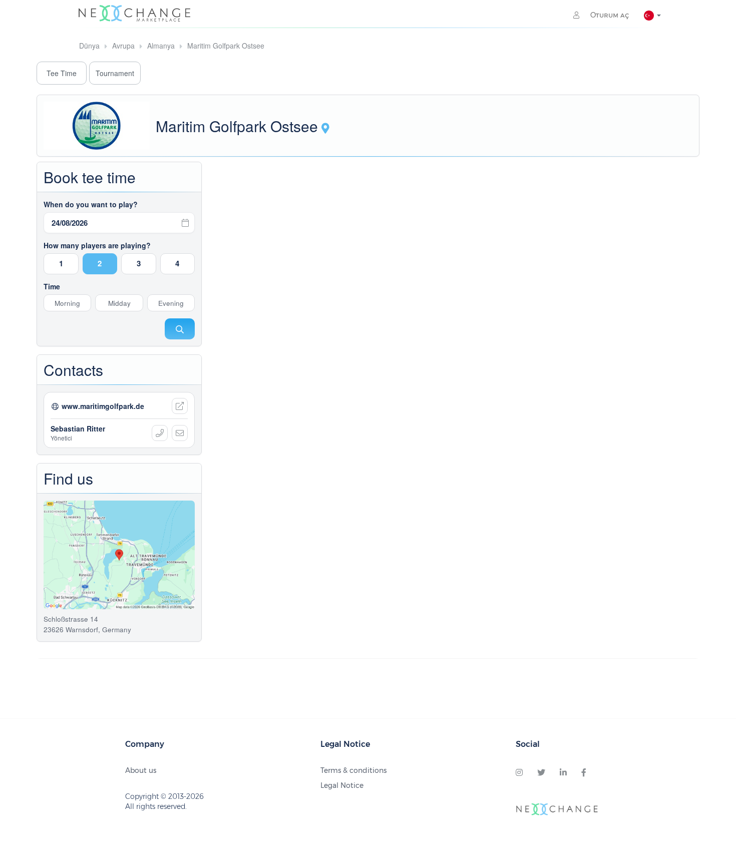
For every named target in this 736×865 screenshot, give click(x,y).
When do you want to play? (91, 204)
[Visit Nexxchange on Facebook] (583, 772)
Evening (171, 303)
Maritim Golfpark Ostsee (225, 46)
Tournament (115, 73)
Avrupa (123, 46)
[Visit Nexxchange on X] (541, 772)
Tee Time (62, 73)
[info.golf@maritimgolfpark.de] (180, 433)
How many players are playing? (97, 245)
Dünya (89, 46)
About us (140, 770)
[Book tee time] (180, 328)
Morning (67, 303)
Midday (119, 303)
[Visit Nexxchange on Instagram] (519, 772)
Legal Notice (341, 785)
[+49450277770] (160, 433)
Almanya (161, 46)
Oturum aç (608, 15)
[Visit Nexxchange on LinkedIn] (563, 772)
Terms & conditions (353, 770)
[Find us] (325, 129)
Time (52, 286)
